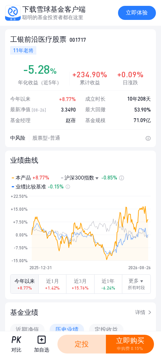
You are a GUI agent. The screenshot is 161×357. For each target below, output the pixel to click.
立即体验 (137, 12)
